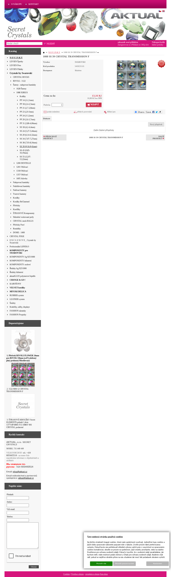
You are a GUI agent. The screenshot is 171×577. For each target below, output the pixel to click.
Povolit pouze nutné (124, 563)
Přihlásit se (136, 45)
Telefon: (10, 516)
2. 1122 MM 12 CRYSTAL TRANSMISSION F (17, 390)
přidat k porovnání (84, 112)
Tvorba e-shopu (77, 574)
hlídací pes (111, 112)
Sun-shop (104, 574)
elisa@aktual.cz (20, 472)
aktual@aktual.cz (26, 478)
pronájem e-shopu (92, 574)
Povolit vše (101, 563)
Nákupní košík (158, 42)
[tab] (47, 118)
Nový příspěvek (156, 124)
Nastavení (157, 563)
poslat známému (53, 112)
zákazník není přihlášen (128, 42)
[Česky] (160, 11)
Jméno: (9, 502)
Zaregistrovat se (124, 45)
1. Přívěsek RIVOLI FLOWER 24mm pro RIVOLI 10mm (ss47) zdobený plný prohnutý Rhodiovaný (22, 358)
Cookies (66, 574)
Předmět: (10, 494)
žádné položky (157, 45)
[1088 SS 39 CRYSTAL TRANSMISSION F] (131, 75)
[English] (163, 11)
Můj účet (145, 45)
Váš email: (11, 509)
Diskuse (46, 119)
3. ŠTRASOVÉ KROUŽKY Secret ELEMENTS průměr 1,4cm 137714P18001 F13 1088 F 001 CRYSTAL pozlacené (20, 423)
